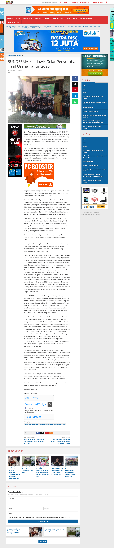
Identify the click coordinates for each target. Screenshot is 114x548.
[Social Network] (106, 2)
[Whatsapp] (75, 101)
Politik (85, 93)
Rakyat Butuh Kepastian (90, 111)
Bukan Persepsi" (88, 108)
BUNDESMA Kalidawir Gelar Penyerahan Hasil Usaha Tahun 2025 (45, 424)
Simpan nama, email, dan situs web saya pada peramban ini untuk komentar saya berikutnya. (39, 517)
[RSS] (51, 433)
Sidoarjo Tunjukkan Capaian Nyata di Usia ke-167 (95, 103)
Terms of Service (95, 214)
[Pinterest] (47, 433)
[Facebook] (38, 433)
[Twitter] (42, 433)
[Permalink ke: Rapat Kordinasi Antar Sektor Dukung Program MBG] (28, 461)
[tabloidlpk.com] (10, 2)
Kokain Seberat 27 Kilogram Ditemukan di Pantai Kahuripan (93, 121)
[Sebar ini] (75, 78)
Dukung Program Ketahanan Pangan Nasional (94, 116)
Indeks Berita (85, 214)
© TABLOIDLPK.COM (86, 213)
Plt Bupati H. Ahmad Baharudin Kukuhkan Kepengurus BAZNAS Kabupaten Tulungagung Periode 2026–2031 (14, 472)
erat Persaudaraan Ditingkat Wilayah (92, 127)
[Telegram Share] (75, 95)
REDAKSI (96, 213)
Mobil (84, 89)
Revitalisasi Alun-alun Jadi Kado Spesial (93, 97)
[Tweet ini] (75, 84)
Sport (84, 85)
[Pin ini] (75, 89)
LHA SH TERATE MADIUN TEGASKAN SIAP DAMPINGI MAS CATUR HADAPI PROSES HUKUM (57, 470)
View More (42, 541)
